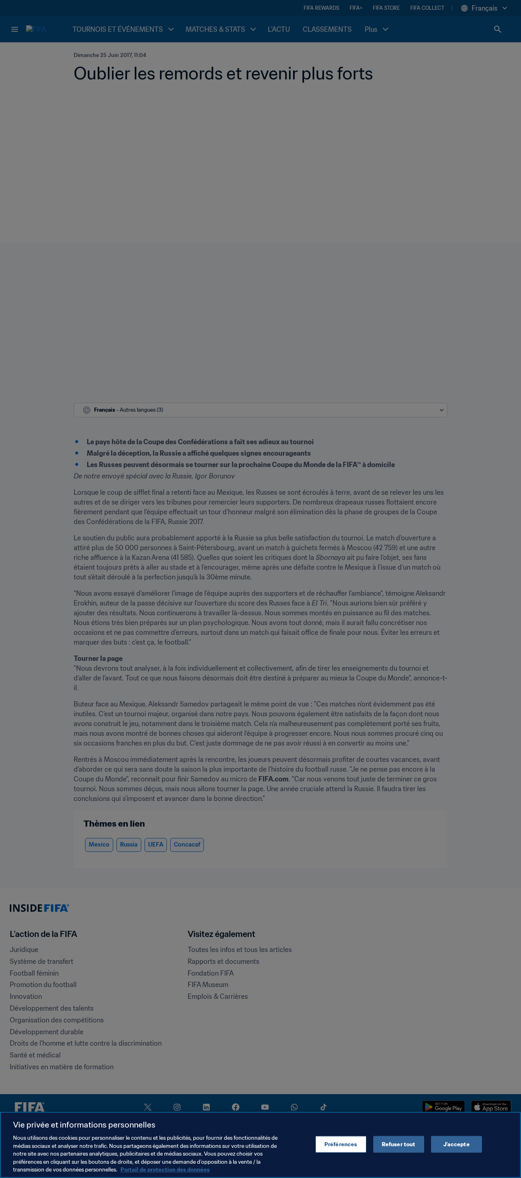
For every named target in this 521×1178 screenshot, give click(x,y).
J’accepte (456, 1144)
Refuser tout (399, 1144)
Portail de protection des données (165, 1169)
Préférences (340, 1144)
